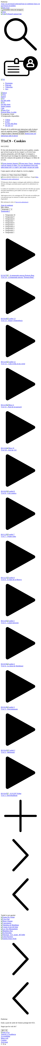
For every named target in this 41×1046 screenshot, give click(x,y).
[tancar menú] (4, 93)
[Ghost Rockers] (20, 937)
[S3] (2, 14)
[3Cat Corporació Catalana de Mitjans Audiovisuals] (5, 1032)
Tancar (24, 175)
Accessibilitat (5, 1036)
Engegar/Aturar (23, 131)
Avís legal (4, 1042)
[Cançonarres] (20, 923)
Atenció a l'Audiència (8, 1034)
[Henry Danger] (20, 921)
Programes (9, 83)
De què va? (9, 125)
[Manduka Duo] (20, 931)
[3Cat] (5, 8)
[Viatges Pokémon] (20, 935)
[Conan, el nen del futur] (20, 927)
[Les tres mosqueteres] (20, 929)
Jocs (6, 89)
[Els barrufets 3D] (20, 933)
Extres (7, 122)
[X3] (6, 14)
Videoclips (9, 87)
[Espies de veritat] (20, 917)
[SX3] (3, 12)
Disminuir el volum (18, 133)
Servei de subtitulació (21, 202)
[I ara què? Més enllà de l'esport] (20, 919)
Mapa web (4, 1038)
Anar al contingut (27, 4)
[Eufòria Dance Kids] (20, 939)
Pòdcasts (8, 85)
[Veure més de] (20, 835)
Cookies (4, 1040)
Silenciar (33, 131)
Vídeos (7, 120)
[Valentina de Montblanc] (20, 925)
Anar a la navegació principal (11, 4)
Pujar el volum (6, 133)
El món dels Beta (11, 124)
